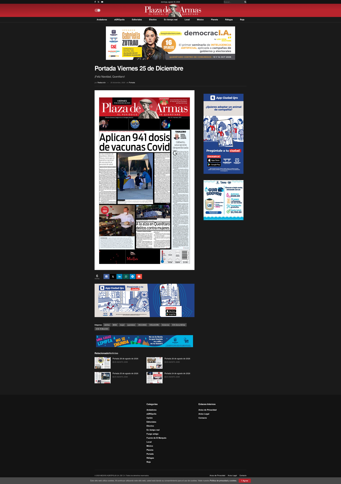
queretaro (131, 325)
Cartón (150, 417)
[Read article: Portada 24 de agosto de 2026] (155, 377)
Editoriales (137, 19)
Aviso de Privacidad (207, 409)
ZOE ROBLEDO (102, 329)
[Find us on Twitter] (98, 2)
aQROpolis (119, 19)
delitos (107, 325)
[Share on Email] (139, 276)
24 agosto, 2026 (173, 377)
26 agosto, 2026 (173, 362)
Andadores (102, 19)
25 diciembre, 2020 (118, 82)
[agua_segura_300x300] (223, 199)
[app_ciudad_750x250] (144, 300)
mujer (122, 325)
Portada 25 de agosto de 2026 (125, 373)
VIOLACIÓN (154, 325)
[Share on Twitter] (113, 276)
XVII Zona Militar (178, 325)
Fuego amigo (153, 433)
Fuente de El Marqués (156, 437)
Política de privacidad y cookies (223, 480)
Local (187, 19)
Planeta (214, 19)
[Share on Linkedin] (119, 276)
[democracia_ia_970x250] (170, 43)
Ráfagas (229, 19)
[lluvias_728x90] (144, 340)
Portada (132, 82)
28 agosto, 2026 (121, 362)
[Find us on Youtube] (102, 2)
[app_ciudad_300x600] (223, 133)
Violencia (165, 325)
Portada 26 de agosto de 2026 (177, 358)
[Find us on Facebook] (95, 2)
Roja (242, 19)
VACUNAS (142, 325)
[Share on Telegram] (132, 276)
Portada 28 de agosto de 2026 (125, 358)
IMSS (115, 325)
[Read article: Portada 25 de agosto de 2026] (103, 377)
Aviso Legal (203, 413)
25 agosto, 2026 (121, 377)
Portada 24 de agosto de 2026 (177, 373)
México (200, 19)
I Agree (244, 480)
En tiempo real (170, 19)
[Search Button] (245, 2)
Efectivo (153, 19)
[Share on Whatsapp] (126, 276)
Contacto (202, 417)
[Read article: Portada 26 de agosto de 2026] (155, 363)
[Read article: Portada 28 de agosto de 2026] (103, 363)
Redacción (102, 82)
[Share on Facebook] (106, 276)
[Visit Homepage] (173, 10)
